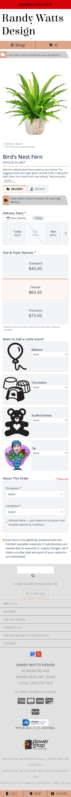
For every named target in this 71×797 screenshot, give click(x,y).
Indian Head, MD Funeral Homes (23, 758)
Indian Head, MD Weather (19, 770)
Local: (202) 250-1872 (35, 683)
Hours (61, 793)
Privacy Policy (11, 783)
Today (38, 218)
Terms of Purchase (36, 783)
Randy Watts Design (33, 25)
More (7, 180)
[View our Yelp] (38, 656)
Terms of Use (61, 783)
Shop (20, 45)
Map (36, 793)
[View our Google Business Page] (32, 656)
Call (13, 793)
